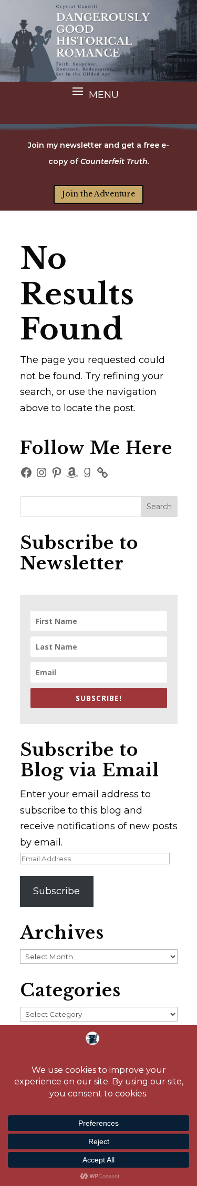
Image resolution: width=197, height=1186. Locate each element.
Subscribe (56, 891)
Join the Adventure (98, 194)
